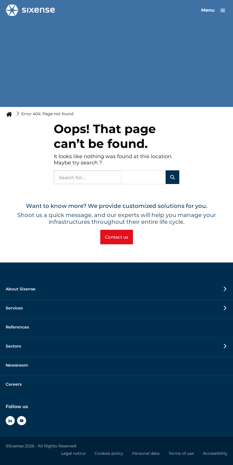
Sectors (13, 346)
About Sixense (21, 289)
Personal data (145, 453)
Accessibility (215, 453)
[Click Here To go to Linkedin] (10, 420)
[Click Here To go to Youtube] (21, 420)
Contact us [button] (116, 237)
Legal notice (73, 453)
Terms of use (181, 453)
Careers (14, 384)
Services (14, 308)
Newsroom (17, 365)
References (17, 327)
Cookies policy (109, 453)
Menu (208, 10)
